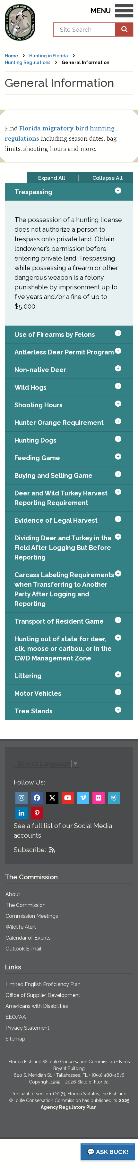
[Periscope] (114, 798)
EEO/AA (15, 1017)
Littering (27, 676)
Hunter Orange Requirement (59, 423)
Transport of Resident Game (59, 621)
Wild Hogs (30, 387)
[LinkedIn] (21, 813)
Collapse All (107, 178)
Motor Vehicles (37, 693)
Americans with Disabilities (36, 1006)
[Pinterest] (37, 813)
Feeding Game (37, 458)
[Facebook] (37, 798)
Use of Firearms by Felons (54, 334)
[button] (124, 192)
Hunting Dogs (35, 440)
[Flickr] (98, 798)
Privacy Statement (27, 1028)
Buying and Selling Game (53, 475)
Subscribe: (30, 850)
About (12, 894)
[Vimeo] (83, 798)
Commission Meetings (31, 916)
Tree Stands (33, 711)
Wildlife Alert (20, 927)
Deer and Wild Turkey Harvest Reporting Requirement (61, 498)
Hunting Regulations (27, 62)
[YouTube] (68, 798)
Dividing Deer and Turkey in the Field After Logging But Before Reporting (63, 547)
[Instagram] (21, 798)
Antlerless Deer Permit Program (64, 352)
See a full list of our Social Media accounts (63, 830)
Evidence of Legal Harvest (56, 520)
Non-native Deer (40, 370)
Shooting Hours (38, 405)
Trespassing (33, 192)
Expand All (51, 178)
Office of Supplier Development (42, 995)
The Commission (25, 905)
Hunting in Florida (48, 55)
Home (11, 55)
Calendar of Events (28, 938)
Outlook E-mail (23, 949)
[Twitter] (52, 798)
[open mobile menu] (124, 12)
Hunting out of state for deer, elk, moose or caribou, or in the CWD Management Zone (63, 648)
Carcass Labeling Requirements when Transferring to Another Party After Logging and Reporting (64, 589)
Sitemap (15, 1039)
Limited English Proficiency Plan (43, 984)
